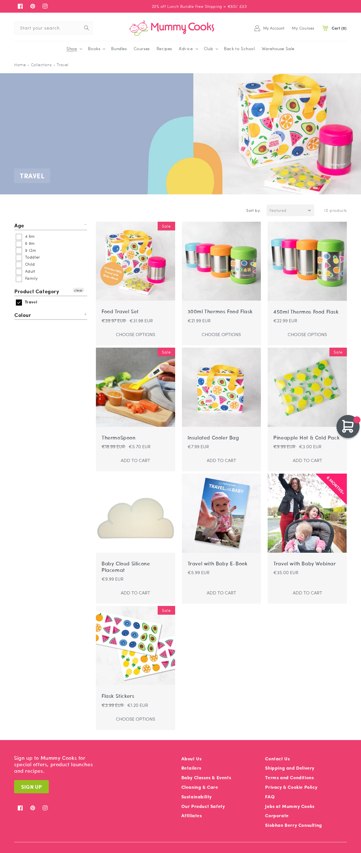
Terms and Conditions (289, 777)
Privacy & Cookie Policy (291, 787)
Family (31, 278)
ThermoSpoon (119, 437)
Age (19, 225)
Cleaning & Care (199, 787)
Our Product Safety (203, 806)
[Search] (86, 28)
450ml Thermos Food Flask (305, 311)
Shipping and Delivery (289, 768)
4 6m (29, 236)
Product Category (36, 291)
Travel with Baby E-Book (218, 563)
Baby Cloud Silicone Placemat (126, 567)
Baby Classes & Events (206, 777)
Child (29, 264)
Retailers (191, 768)
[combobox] (53, 28)
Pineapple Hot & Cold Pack (306, 437)
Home (20, 64)
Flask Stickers (118, 696)
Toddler (32, 257)
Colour (22, 315)
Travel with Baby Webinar (304, 563)
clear (78, 290)
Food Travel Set (120, 311)
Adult (29, 271)
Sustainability (196, 796)
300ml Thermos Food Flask (220, 311)
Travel (30, 302)
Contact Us (277, 758)
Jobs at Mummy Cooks (289, 806)
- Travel (61, 64)
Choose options (135, 334)
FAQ (270, 796)
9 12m (30, 250)
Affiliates (191, 815)
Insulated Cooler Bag (213, 437)
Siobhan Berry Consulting (293, 825)
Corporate (277, 815)
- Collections (39, 64)
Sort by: (253, 210)
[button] (74, 49)
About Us (191, 758)
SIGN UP (31, 786)
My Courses (303, 28)
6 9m (29, 243)
